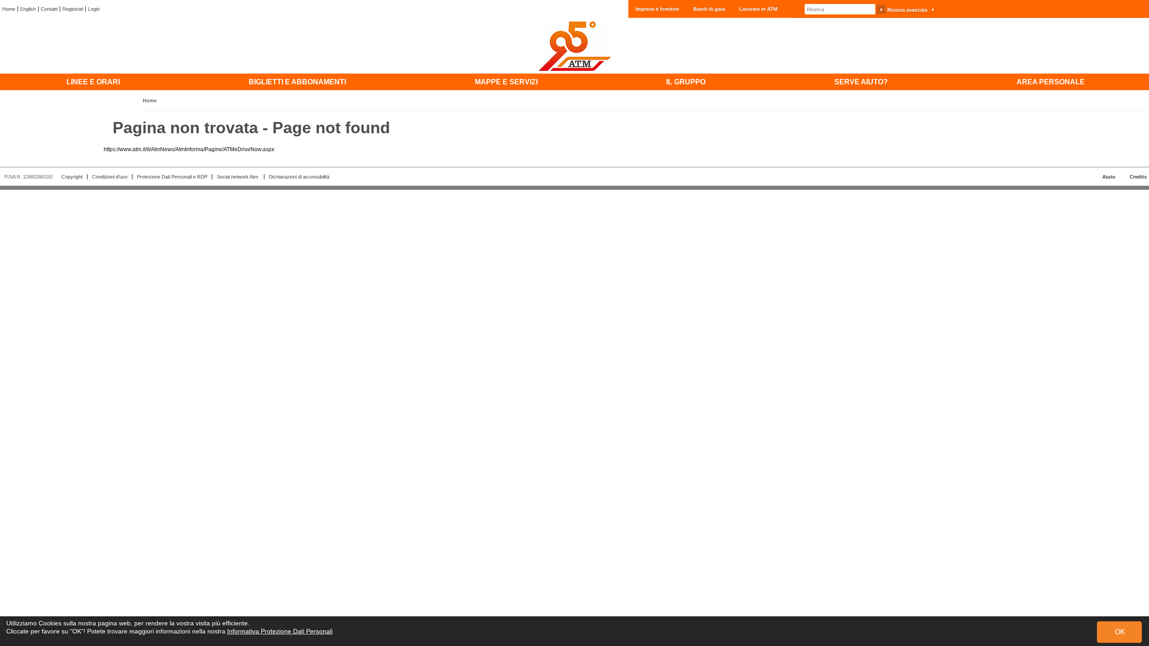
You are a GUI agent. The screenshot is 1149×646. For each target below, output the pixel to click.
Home (8, 9)
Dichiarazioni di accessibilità (299, 176)
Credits (1138, 176)
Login (94, 9)
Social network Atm (238, 176)
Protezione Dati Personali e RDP (172, 176)
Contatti (49, 9)
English (28, 9)
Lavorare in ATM (758, 9)
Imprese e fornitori (657, 9)
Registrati (72, 9)
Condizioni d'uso (109, 176)
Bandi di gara (709, 9)
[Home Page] (574, 46)
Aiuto (1108, 176)
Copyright (72, 176)
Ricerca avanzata (907, 10)
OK (1120, 632)
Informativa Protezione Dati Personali (280, 631)
